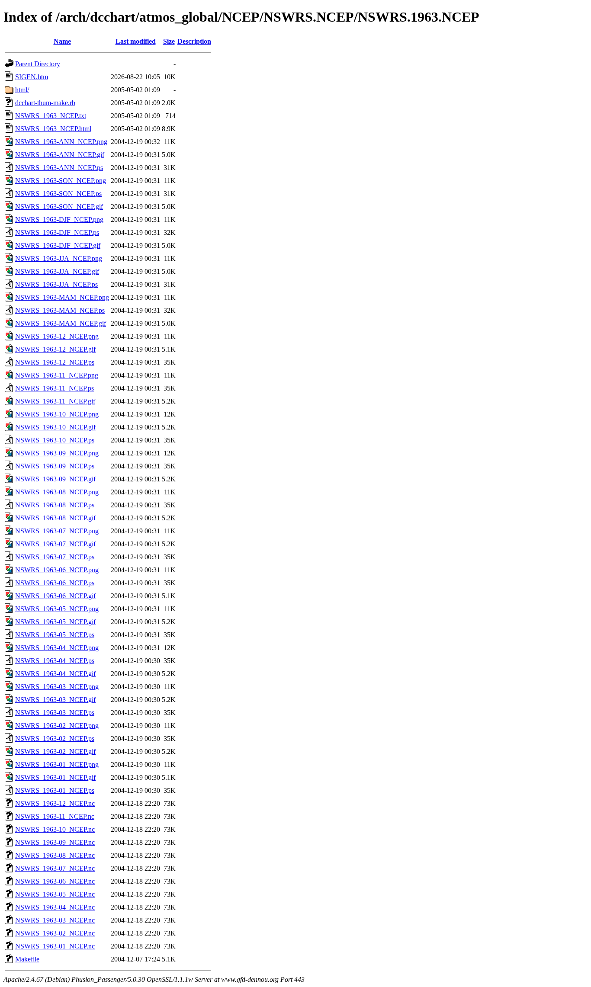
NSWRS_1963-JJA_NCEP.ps (56, 284)
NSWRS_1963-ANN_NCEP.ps (59, 167)
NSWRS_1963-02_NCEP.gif (55, 751)
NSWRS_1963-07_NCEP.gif (55, 544)
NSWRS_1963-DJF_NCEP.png (59, 219)
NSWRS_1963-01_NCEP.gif (55, 777)
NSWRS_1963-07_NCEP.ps (54, 557)
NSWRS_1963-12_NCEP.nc (55, 803)
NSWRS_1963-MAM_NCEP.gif (60, 323)
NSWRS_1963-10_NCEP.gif (55, 427)
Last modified (136, 41)
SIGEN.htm (31, 76)
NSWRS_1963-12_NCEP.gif (55, 349)
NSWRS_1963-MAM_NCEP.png (62, 297)
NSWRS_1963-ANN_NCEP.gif (59, 154)
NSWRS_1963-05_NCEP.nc (55, 894)
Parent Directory (37, 63)
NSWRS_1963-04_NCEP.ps (54, 660)
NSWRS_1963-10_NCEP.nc (55, 829)
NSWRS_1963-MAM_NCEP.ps (60, 310)
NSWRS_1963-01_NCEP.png (57, 764)
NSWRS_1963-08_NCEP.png (57, 492)
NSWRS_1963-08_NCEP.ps (54, 505)
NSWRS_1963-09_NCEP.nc (55, 842)
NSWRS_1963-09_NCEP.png (57, 453)
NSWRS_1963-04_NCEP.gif (55, 673)
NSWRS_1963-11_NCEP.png (56, 375)
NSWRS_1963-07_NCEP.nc (55, 868)
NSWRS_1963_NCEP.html (53, 128)
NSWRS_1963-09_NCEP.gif (55, 479)
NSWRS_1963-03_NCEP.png (57, 686)
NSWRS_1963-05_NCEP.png (57, 608)
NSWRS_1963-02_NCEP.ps (54, 738)
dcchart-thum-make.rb (45, 102)
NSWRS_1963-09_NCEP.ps (54, 466)
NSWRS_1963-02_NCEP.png (57, 725)
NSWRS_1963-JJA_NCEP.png (58, 258)
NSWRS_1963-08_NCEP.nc (55, 855)
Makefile (27, 959)
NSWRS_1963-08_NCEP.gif (55, 518)
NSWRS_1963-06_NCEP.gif (55, 595)
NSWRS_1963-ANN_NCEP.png (61, 141)
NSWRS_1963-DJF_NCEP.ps (57, 232)
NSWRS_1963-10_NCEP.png (57, 414)
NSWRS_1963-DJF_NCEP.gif (57, 245)
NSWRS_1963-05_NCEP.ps (54, 634)
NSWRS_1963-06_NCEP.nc (55, 881)
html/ (22, 89)
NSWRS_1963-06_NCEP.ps (54, 582)
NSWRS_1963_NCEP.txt (50, 115)
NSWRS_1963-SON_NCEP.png (60, 180)
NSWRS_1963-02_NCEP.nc (55, 933)
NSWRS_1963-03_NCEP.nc (55, 920)
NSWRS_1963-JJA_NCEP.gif (57, 271)
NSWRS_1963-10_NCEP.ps (54, 440)
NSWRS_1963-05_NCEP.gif (55, 621)
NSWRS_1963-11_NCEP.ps (54, 388)
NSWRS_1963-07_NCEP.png (57, 531)
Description (194, 41)
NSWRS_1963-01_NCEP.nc (55, 946)
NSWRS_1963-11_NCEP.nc (54, 816)
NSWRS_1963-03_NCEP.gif (55, 699)
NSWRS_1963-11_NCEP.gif (55, 401)
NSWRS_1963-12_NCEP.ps (54, 362)
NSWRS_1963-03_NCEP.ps (54, 712)
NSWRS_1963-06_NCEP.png (57, 570)
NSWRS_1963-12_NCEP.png (57, 336)
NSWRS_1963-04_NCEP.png (57, 647)
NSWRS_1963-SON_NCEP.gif (59, 206)
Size (169, 41)
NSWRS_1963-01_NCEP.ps (54, 790)
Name (62, 41)
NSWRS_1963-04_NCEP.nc (55, 907)
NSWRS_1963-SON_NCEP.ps (58, 193)
